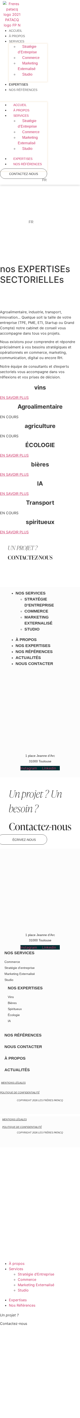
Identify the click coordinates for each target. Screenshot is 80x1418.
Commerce (31, 58)
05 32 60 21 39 (23, 1412)
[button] (23, 99)
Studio (27, 74)
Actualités (28, 657)
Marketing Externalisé (28, 66)
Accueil (15, 30)
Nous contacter (34, 663)
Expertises (18, 84)
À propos (17, 36)
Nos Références (23, 90)
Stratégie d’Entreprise (27, 49)
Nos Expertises (33, 645)
